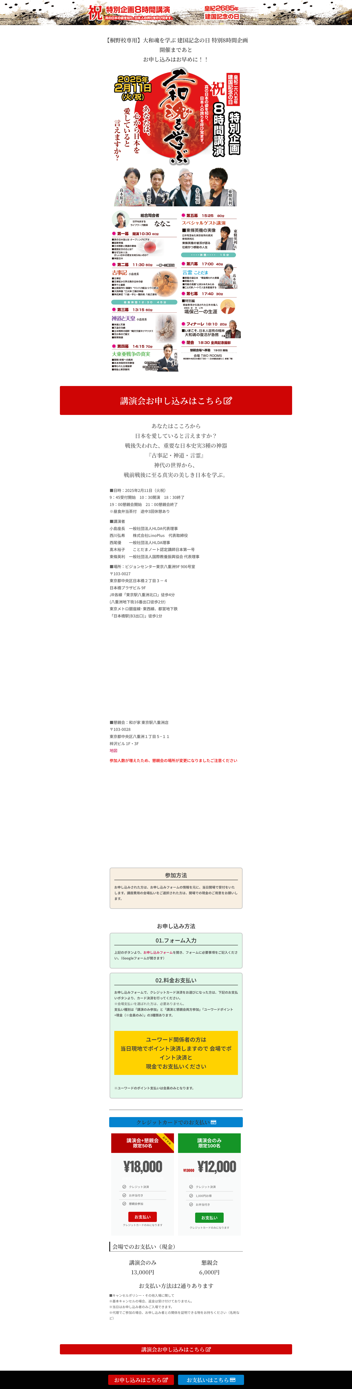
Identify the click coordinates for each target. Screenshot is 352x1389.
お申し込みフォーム (158, 952)
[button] (176, 1122)
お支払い (142, 1217)
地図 (113, 750)
